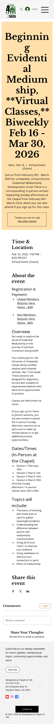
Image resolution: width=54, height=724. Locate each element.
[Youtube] (7, 696)
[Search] (21, 9)
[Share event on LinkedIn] (27, 591)
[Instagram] (12, 696)
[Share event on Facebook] (13, 591)
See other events (27, 221)
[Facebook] (16, 696)
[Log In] (27, 9)
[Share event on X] (20, 591)
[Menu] (45, 10)
